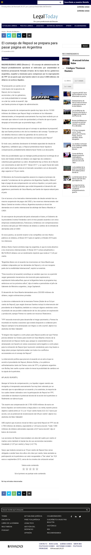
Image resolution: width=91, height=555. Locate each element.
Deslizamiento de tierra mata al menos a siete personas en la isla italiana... (79, 103)
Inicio (3, 31)
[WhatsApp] (14, 35)
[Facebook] (4, 35)
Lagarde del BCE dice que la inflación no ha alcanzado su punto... (79, 94)
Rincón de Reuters (13, 31)
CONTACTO (43, 544)
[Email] (24, 35)
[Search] (60, 2)
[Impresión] (29, 35)
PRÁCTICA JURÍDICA (32, 519)
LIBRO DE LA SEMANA (10, 523)
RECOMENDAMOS (54, 533)
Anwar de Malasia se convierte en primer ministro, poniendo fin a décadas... (79, 123)
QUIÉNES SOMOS (66, 544)
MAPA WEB (78, 544)
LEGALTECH (29, 523)
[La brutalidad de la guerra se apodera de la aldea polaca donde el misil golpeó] (67, 168)
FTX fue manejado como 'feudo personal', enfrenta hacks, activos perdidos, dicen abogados (78, 134)
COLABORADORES (54, 516)
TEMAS (4, 516)
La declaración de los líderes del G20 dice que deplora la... (79, 178)
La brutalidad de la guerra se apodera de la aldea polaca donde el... (78, 169)
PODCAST (5, 530)
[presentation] (67, 81)
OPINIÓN (28, 533)
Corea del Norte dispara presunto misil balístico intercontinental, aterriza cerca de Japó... (78, 158)
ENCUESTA (6, 519)
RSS (48, 529)
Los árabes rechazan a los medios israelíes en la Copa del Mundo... (79, 146)
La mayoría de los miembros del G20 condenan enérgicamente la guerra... (78, 188)
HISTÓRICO (51, 526)
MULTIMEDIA (7, 526)
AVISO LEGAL (53, 544)
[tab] (67, 81)
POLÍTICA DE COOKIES (47, 546)
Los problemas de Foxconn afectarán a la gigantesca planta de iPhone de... (79, 113)
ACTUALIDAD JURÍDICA (33, 516)
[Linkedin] (19, 35)
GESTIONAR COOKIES (63, 546)
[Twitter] (9, 35)
